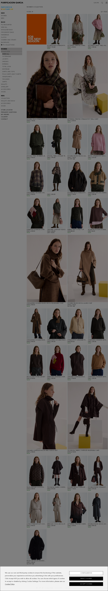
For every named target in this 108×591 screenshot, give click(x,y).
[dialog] (54, 578)
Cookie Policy (9, 584)
